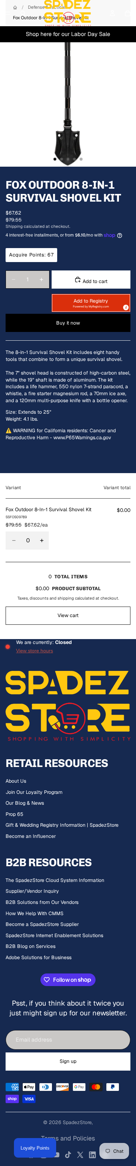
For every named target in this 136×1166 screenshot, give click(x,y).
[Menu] (8, 13)
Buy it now (68, 323)
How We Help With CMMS (34, 913)
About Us (16, 781)
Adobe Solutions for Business (38, 957)
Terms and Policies (68, 1138)
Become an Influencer (31, 836)
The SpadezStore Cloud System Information (55, 880)
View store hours (34, 650)
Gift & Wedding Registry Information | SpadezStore (62, 825)
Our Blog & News (25, 803)
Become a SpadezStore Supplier (42, 924)
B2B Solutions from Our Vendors (42, 902)
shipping (66, 598)
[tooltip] (125, 307)
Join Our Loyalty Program (34, 792)
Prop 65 (14, 814)
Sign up (68, 1061)
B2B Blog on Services (30, 946)
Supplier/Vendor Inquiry (32, 891)
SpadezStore (77, 1122)
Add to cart (94, 281)
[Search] (23, 13)
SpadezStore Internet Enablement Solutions (54, 935)
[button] (91, 303)
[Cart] (127, 13)
